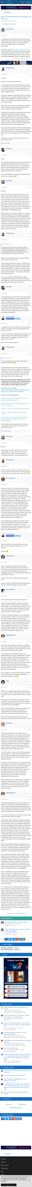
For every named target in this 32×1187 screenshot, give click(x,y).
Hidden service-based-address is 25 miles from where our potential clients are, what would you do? (17, 1024)
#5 (30, 239)
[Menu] (2, 2)
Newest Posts (7, 1004)
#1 (30, 35)
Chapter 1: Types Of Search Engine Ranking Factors (15, 408)
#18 (30, 799)
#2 (30, 74)
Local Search (15, 932)
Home (2, 1174)
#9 (30, 443)
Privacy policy (4, 1168)
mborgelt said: (5, 358)
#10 (30, 466)
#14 (30, 596)
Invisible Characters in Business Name (14, 1075)
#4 (30, 187)
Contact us (3, 1159)
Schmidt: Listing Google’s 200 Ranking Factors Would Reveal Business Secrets (14, 399)
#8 (30, 353)
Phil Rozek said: (6, 244)
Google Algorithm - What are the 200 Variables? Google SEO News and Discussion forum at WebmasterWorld (14, 418)
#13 (30, 562)
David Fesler (5, 21)
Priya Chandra (8, 932)
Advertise (3, 1162)
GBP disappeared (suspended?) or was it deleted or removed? (15, 1033)
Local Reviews (16, 924)
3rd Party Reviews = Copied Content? (16, 922)
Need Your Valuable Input (11, 1048)
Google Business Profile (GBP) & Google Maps (15, 1012)
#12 (30, 540)
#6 (30, 293)
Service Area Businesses (9, 1029)
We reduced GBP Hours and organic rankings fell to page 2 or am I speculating (16, 1016)
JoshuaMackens (8, 924)
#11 (30, 484)
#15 (30, 641)
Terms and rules (5, 1165)
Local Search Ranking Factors (20, 49)
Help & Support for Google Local (12, 1062)
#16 (30, 687)
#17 (30, 729)
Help (2, 1171)
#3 (30, 155)
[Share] (28, 35)
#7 (30, 323)
